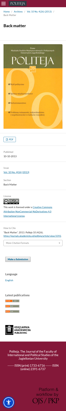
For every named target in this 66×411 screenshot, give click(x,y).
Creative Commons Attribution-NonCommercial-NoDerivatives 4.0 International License (28, 211)
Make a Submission (18, 259)
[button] (9, 402)
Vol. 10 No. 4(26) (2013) (39, 11)
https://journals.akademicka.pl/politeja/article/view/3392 (32, 236)
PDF (10, 139)
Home (7, 11)
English (9, 280)
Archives (18, 11)
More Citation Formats (17, 243)
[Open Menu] (3, 3)
